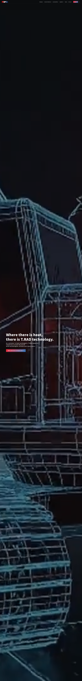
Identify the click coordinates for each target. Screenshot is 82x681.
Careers (75, 1)
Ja (79, 1)
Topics (66, 1)
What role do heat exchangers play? (15, 350)
